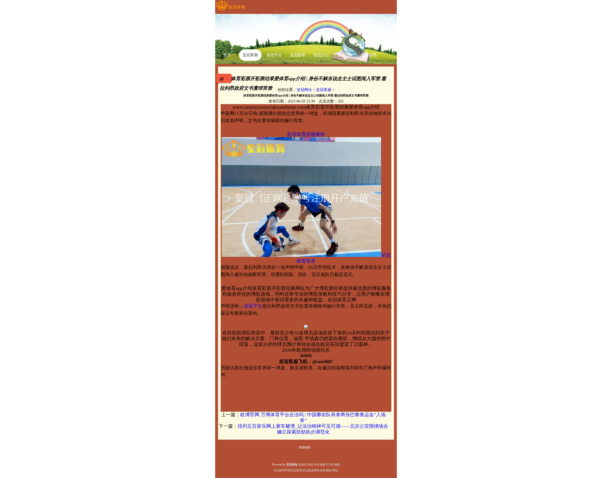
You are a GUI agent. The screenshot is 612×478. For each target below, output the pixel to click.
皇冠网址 (304, 90)
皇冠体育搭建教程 (306, 134)
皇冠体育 (296, 470)
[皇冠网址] (230, 11)
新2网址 (333, 470)
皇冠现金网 (309, 470)
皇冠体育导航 (282, 470)
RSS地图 (319, 464)
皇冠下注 (253, 306)
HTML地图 (333, 464)
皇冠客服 (323, 90)
